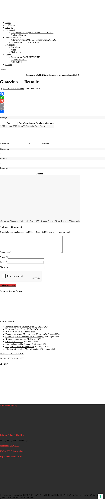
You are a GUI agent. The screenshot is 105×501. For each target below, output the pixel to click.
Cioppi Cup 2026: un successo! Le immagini (24, 336)
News (8, 22)
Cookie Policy (21, 440)
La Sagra (9, 27)
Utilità (8, 55)
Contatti (8, 64)
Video (13, 50)
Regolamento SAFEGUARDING (25, 57)
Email (3, 262)
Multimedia (10, 45)
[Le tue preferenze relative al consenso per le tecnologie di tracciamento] (100, 496)
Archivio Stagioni (18, 35)
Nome (3, 257)
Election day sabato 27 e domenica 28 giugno (25, 334)
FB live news (16, 52)
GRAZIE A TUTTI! (14, 341)
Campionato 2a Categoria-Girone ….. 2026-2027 (32, 32)
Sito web (4, 267)
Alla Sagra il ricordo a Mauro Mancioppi (23, 349)
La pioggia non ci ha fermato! (18, 344)
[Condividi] (52, 111)
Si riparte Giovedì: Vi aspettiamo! (19, 346)
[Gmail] (52, 101)
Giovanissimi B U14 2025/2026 (25, 42)
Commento (5, 252)
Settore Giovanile (13, 37)
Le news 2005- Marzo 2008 (12, 358)
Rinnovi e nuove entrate (15, 339)
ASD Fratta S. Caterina (13, 88)
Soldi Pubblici (17, 62)
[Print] (52, 104)
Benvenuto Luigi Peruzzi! (16, 329)
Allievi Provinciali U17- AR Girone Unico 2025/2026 (34, 40)
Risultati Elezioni (12, 332)
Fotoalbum (15, 47)
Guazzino (40, 174)
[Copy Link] (52, 108)
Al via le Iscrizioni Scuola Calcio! (20, 327)
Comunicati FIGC (19, 59)
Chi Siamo (10, 25)
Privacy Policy (6, 440)
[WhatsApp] (52, 97)
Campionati (10, 30)
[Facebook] (52, 94)
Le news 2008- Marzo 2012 (12, 353)
